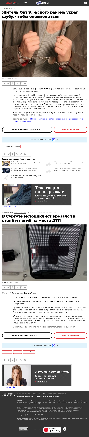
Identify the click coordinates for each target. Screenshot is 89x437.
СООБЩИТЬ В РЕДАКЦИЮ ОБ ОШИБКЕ (48, 396)
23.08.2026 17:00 (7, 213)
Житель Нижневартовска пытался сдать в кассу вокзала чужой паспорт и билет (68, 169)
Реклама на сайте (39, 394)
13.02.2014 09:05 (7, 9)
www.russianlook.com (9, 78)
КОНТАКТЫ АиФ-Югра (24, 394)
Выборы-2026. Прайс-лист (25, 396)
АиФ (17, 282)
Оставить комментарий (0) (71, 129)
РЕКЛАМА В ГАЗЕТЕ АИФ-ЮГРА (57, 394)
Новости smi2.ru (9, 206)
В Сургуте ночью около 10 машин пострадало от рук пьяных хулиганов (69, 162)
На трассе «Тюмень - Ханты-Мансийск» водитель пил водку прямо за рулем (24, 169)
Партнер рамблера (35, 429)
